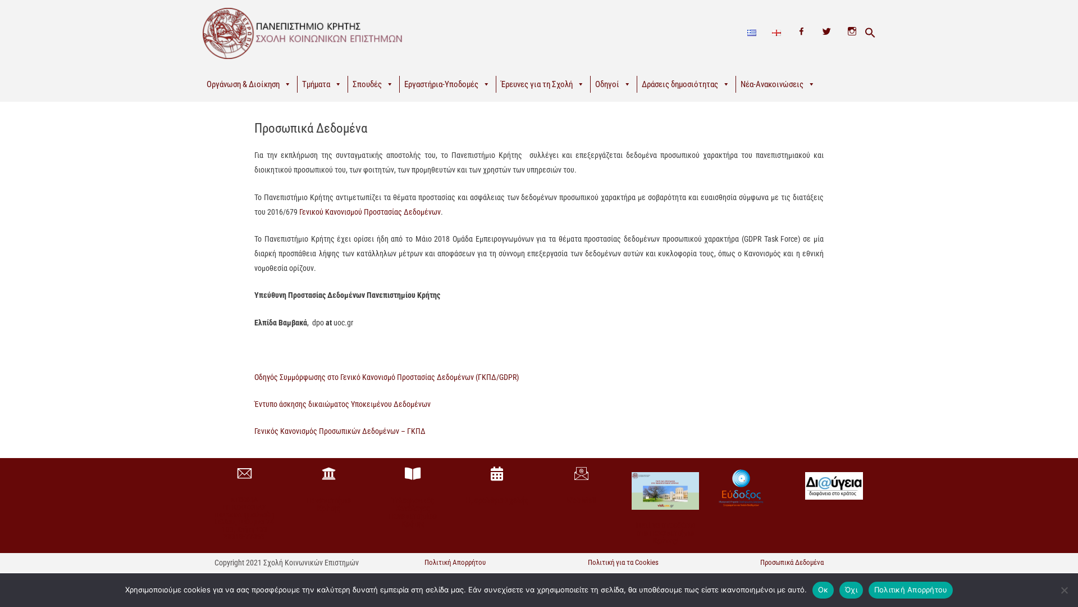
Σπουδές (367, 84)
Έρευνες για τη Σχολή (537, 84)
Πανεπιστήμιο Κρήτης (329, 504)
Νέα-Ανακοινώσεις (772, 84)
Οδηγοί (607, 84)
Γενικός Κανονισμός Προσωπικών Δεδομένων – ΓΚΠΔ (340, 431)
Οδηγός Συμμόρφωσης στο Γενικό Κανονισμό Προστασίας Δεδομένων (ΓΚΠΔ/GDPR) (386, 377)
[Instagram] (852, 33)
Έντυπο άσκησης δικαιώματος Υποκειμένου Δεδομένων (342, 404)
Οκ (823, 589)
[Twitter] (826, 33)
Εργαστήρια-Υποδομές (441, 84)
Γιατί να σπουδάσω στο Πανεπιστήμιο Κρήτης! (665, 532)
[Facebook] (801, 33)
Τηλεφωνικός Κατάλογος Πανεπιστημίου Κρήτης (413, 512)
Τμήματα (316, 84)
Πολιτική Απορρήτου (455, 562)
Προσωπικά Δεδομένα (792, 562)
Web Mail (581, 500)
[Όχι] (1064, 590)
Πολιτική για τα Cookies (623, 562)
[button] (870, 33)
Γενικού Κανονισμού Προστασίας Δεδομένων (370, 211)
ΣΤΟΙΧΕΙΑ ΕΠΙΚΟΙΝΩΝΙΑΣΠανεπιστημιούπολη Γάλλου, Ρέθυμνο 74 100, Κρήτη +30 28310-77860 (244, 518)
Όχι (851, 589)
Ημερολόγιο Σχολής (496, 500)
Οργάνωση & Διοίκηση (243, 84)
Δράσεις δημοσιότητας (680, 84)
